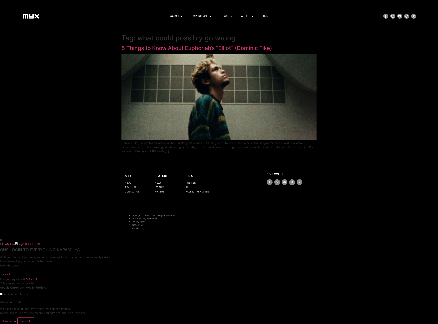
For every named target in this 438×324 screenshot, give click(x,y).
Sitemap (136, 228)
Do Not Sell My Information (144, 218)
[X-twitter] (413, 16)
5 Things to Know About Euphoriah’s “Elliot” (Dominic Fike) (196, 48)
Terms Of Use (138, 224)
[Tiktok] (406, 16)
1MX (265, 16)
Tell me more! (8, 321)
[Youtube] (399, 16)
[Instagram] (392, 16)
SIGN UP (31, 279)
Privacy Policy (139, 221)
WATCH (174, 16)
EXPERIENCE (200, 16)
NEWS (224, 16)
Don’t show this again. (16, 294)
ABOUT (245, 16)
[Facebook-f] (385, 16)
